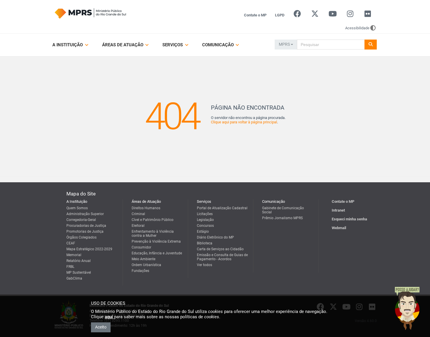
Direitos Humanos (146, 208)
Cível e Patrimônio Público (152, 220)
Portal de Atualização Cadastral (222, 208)
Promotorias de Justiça (85, 231)
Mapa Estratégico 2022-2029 (89, 249)
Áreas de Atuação (123, 44)
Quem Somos (77, 208)
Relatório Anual (78, 261)
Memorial (73, 255)
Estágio (203, 231)
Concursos (205, 226)
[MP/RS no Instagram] (350, 15)
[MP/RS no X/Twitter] (314, 15)
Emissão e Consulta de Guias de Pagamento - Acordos (222, 257)
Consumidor (141, 247)
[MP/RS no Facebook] (297, 15)
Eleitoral (138, 226)
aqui (109, 316)
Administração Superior (85, 214)
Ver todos (204, 265)
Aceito (100, 327)
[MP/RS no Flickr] (367, 15)
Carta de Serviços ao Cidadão (220, 249)
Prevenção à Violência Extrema (156, 241)
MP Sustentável (78, 272)
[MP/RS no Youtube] (332, 15)
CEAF (70, 243)
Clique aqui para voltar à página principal (244, 122)
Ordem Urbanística (146, 265)
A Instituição (68, 44)
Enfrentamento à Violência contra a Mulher (153, 233)
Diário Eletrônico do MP (215, 237)
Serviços (173, 44)
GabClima (74, 278)
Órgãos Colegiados (81, 237)
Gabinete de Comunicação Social (283, 210)
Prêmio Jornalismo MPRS (282, 218)
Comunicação (218, 44)
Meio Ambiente (143, 259)
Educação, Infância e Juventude (157, 253)
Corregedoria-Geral (81, 220)
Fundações (140, 271)
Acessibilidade (357, 28)
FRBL (70, 267)
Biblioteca (204, 243)
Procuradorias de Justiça (86, 226)
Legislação (205, 220)
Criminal (138, 214)
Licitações (205, 214)
